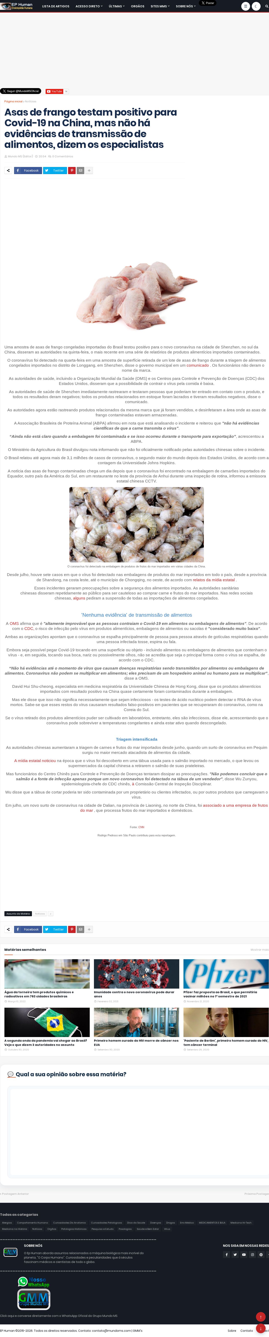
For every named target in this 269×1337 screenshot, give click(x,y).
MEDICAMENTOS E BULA (212, 1222)
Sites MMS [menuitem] (159, 6)
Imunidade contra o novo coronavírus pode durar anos (134, 994)
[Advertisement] (137, 48)
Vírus (167, 1229)
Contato (246, 1331)
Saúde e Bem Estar (148, 1229)
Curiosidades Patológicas (106, 1222)
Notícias (30, 101)
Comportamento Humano (32, 1222)
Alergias (7, 1222)
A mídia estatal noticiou (35, 760)
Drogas (170, 1222)
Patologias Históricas (73, 1229)
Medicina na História (14, 1229)
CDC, (29, 628)
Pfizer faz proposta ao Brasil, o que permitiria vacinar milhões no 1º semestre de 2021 (220, 994)
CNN (141, 827)
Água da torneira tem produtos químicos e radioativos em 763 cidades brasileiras (39, 994)
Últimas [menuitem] (115, 6)
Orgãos (51, 1229)
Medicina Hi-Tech (241, 1222)
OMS (14, 623)
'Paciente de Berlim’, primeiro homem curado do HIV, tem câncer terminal (225, 1043)
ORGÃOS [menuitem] (137, 6)
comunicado (198, 365)
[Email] (80, 170)
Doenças (155, 1222)
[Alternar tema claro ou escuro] (256, 6)
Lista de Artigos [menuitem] (55, 6)
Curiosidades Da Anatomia (69, 1222)
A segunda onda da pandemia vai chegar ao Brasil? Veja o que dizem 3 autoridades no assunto (45, 1043)
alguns (79, 598)
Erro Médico (187, 1222)
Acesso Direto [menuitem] (88, 6)
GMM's (137, 1331)
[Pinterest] (72, 170)
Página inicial (13, 101)
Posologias (125, 1229)
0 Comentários (62, 156)
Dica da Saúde (136, 1222)
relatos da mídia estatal (214, 580)
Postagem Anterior (15, 1194)
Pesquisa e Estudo (102, 1229)
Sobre (232, 1331)
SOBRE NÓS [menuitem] (184, 6)
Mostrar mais (260, 949)
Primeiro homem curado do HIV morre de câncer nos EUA (136, 1043)
